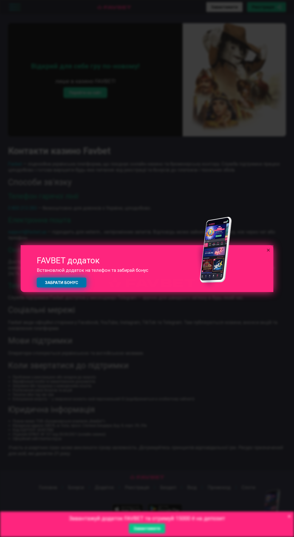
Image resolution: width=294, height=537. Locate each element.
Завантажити (147, 528)
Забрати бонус (61, 282)
